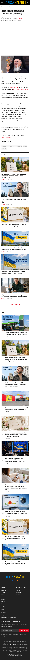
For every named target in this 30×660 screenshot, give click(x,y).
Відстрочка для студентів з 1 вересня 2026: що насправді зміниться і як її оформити (14, 295)
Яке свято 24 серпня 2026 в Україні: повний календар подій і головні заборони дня (14, 248)
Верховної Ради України (20, 89)
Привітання (19, 146)
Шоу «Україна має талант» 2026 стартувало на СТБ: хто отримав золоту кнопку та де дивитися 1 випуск (15, 460)
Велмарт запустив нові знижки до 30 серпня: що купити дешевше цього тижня (16, 409)
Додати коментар (15, 304)
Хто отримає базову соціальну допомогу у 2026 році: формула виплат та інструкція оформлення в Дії (16, 487)
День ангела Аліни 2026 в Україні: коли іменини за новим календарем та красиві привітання (16, 434)
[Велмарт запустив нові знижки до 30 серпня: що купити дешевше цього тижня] (15, 398)
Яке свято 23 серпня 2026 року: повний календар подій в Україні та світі (13, 272)
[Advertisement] (15, 37)
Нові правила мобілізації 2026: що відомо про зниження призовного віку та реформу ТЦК (14, 201)
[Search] (28, 2)
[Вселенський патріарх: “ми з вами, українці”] (15, 64)
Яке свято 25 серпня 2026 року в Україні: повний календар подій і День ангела (13, 225)
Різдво (25, 146)
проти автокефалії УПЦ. (8, 137)
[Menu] (2, 2)
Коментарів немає (7, 20)
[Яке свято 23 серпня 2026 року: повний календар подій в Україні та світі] (15, 262)
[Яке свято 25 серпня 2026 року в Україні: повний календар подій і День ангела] (15, 214)
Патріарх (12, 146)
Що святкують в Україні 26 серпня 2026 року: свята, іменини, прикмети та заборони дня (13, 175)
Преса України (14, 87)
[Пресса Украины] (16, 2)
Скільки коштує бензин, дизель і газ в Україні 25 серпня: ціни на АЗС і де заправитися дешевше (16, 334)
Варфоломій (5, 146)
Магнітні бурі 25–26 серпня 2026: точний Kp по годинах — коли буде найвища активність (16, 513)
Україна (20, 18)
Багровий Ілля (8, 18)
